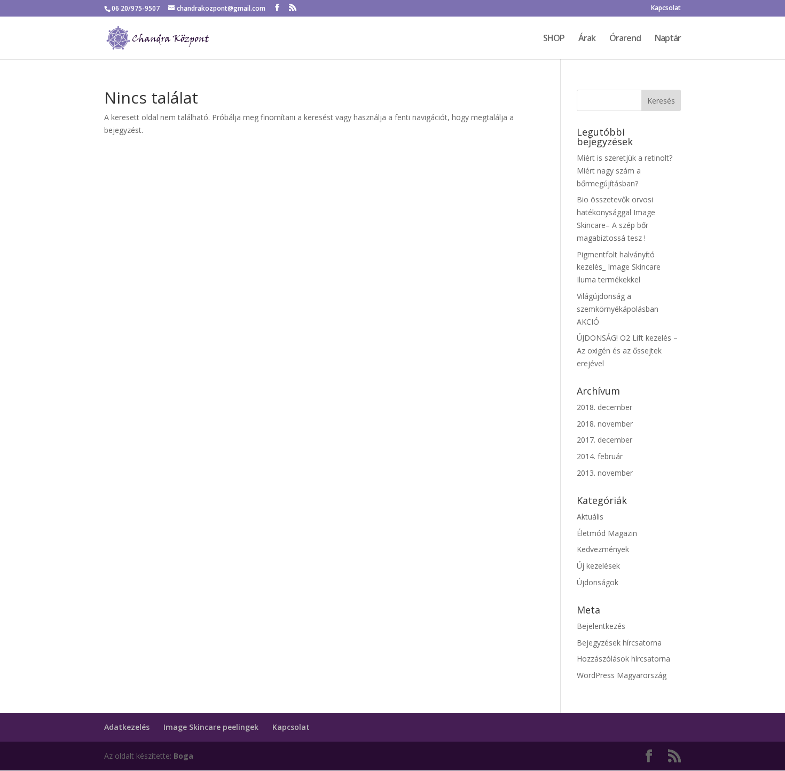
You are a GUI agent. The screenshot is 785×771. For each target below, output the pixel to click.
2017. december (604, 440)
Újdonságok (597, 582)
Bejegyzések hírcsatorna (619, 643)
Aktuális (590, 517)
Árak (586, 39)
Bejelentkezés (601, 626)
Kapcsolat (666, 8)
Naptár (668, 39)
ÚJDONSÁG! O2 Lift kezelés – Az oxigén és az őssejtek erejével (627, 350)
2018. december (604, 407)
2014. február (600, 456)
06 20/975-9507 (136, 8)
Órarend (625, 39)
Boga (183, 756)
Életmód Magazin (607, 533)
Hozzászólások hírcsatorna (623, 659)
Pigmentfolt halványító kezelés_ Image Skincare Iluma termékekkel (619, 267)
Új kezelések (598, 566)
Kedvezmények (603, 549)
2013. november (605, 473)
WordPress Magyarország (621, 675)
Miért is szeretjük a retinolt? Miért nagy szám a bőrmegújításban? (624, 170)
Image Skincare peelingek (210, 727)
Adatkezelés (127, 727)
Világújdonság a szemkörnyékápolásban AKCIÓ (617, 309)
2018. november (605, 424)
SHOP (553, 39)
